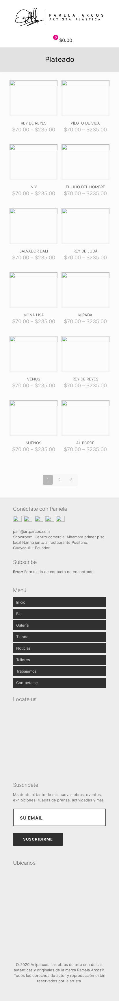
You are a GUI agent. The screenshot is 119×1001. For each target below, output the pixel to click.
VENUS (33, 379)
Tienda (22, 636)
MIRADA (85, 315)
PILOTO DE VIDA (85, 123)
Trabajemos (26, 671)
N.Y (34, 187)
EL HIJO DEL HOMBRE (85, 187)
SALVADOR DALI (33, 251)
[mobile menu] (111, 11)
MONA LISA (33, 315)
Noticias (23, 648)
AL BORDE (85, 443)
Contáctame (27, 682)
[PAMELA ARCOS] (59, 16)
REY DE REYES (34, 123)
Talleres (23, 659)
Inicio (20, 602)
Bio (19, 613)
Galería (22, 625)
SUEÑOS (33, 443)
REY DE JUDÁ (85, 251)
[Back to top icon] (59, 952)
